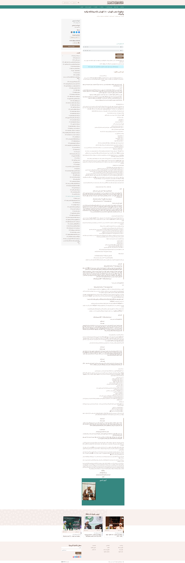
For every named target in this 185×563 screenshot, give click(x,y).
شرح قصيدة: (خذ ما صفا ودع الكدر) (74, 228)
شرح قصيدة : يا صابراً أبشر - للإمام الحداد (73, 130)
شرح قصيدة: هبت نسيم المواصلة (74, 128)
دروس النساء (77, 151)
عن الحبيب (122, 7)
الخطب (108, 547)
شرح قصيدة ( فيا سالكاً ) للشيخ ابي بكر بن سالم (72, 238)
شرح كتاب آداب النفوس (75, 124)
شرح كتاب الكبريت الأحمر (75, 189)
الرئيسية (122, 16)
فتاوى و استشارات (88, 7)
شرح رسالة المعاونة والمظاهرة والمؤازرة (73, 234)
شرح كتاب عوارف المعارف (75, 111)
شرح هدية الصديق (76, 187)
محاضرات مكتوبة (106, 551)
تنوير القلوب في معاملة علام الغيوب (74, 206)
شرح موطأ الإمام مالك (76, 100)
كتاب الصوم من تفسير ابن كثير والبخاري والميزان (72, 83)
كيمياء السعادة (77, 72)
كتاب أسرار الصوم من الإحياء (75, 88)
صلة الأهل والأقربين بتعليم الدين (74, 223)
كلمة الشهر (107, 545)
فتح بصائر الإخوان (76, 92)
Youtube (79, 557)
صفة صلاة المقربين (76, 194)
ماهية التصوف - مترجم (75, 70)
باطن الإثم (77, 168)
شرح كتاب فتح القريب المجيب (74, 109)
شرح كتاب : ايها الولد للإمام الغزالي (74, 126)
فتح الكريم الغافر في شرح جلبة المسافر (73, 226)
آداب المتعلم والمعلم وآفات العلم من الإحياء (72, 200)
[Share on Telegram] (74, 32)
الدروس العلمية (111, 16)
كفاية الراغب (77, 74)
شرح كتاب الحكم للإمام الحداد (74, 122)
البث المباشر (94, 549)
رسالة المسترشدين (76, 147)
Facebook (77, 557)
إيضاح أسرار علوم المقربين (75, 181)
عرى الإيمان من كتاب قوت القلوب (74, 96)
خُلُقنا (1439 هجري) (76, 155)
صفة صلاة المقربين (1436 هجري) (74, 98)
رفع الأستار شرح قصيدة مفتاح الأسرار (74, 236)
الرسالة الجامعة (77, 202)
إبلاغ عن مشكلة (71, 46)
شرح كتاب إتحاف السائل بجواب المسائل (73, 217)
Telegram (75, 557)
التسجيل (74, 2)
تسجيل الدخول (66, 2)
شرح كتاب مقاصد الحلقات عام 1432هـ (73, 102)
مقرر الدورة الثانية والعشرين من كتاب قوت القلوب (72, 64)
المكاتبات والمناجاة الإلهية (75, 213)
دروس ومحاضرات (109, 7)
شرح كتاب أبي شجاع (76, 55)
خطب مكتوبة (121, 551)
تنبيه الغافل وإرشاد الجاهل (75, 215)
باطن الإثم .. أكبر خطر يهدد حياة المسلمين (73, 166)
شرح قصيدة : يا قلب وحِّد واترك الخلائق (73, 221)
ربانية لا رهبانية (77, 149)
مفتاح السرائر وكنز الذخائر (75, 66)
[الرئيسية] (115, 3)
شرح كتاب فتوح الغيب (76, 204)
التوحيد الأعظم (77, 175)
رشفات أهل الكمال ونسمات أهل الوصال (73, 145)
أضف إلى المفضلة (74, 37)
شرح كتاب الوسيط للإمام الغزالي (74, 115)
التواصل (81, 7)
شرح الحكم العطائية (76, 141)
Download (119, 54)
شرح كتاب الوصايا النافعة (75, 113)
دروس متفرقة (77, 198)
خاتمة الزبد (77, 158)
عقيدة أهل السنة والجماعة (75, 94)
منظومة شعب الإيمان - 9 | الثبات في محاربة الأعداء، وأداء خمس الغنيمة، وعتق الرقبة (93, 535)
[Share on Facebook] (79, 32)
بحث (78, 2)
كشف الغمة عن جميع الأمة (75, 230)
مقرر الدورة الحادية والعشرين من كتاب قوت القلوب (71, 62)
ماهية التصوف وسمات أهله (75, 68)
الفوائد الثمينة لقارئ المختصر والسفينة (73, 185)
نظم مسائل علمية (76, 211)
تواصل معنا (121, 549)
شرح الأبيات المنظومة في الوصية (74, 143)
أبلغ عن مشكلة (120, 547)
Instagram (73, 557)
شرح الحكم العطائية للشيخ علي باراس (73, 139)
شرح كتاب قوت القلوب (76, 107)
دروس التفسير (77, 60)
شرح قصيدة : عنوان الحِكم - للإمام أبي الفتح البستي (71, 132)
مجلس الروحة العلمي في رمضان (74, 81)
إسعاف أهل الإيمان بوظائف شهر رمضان (73, 183)
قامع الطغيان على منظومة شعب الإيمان (102, 16)
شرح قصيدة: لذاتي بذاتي (75, 209)
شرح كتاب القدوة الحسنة (75, 119)
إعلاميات (95, 7)
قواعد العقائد (77, 90)
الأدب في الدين (77, 179)
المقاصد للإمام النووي (76, 172)
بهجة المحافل (77, 162)
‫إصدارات (101, 7)
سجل (78, 553)
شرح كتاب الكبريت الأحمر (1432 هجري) (73, 117)
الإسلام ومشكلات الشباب (75, 177)
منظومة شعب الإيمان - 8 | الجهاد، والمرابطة (71, 536)
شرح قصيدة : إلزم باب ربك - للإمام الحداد (73, 134)
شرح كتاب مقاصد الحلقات (75, 105)
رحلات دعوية (116, 7)
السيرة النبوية (77, 57)
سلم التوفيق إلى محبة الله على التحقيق (73, 219)
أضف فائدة (75, 43)
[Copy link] (72, 32)
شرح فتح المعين (76, 136)
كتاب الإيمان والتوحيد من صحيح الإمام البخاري (72, 85)
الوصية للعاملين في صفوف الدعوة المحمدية (72, 170)
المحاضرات (94, 545)
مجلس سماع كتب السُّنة (75, 232)
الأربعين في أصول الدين (76, 192)
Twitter (80, 557)
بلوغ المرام (77, 164)
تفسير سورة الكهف (76, 160)
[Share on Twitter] (76, 32)
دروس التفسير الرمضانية (75, 153)
